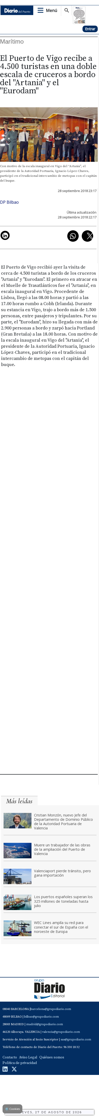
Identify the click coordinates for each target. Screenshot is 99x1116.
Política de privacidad (20, 1063)
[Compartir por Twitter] (87, 236)
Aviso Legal (28, 1057)
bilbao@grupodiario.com (41, 1017)
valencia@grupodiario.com (61, 1032)
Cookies (12, 1109)
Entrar (90, 28)
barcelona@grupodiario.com (50, 1009)
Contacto (10, 1057)
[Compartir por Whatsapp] (73, 236)
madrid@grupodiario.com (44, 1024)
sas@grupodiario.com (76, 1039)
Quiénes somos (51, 1057)
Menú (51, 10)
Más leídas (19, 801)
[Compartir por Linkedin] (5, 235)
